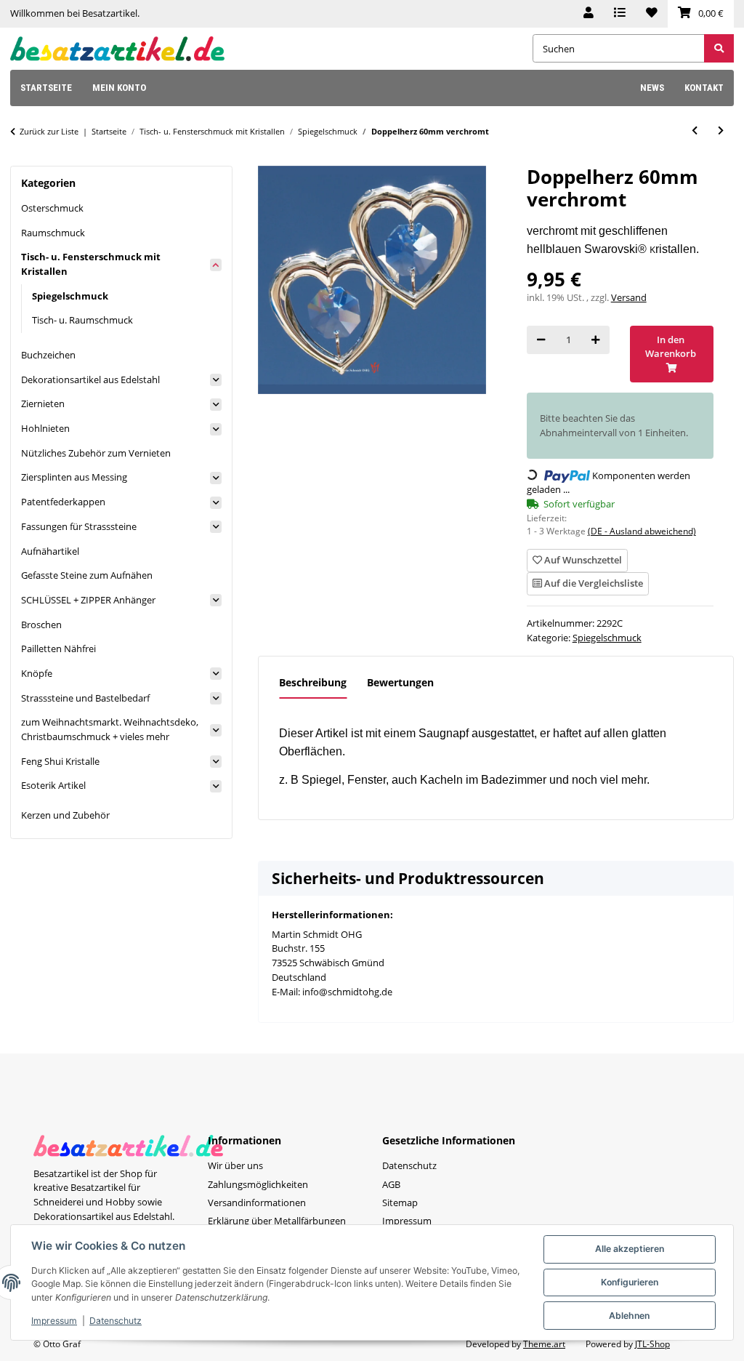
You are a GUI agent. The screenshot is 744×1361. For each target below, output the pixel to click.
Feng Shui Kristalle (60, 761)
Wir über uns (235, 1165)
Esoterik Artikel (53, 785)
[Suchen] (719, 48)
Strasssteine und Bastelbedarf (85, 697)
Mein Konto (119, 87)
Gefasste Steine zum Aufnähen (87, 575)
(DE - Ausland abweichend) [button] (642, 531)
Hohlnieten (45, 428)
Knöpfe (36, 673)
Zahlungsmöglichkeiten (258, 1184)
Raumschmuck (53, 232)
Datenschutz (115, 1320)
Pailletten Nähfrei (58, 648)
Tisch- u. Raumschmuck (82, 319)
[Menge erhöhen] (595, 340)
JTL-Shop (652, 1344)
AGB (391, 1184)
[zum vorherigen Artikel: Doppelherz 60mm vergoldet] (695, 130)
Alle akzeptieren (629, 1248)
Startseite (46, 87)
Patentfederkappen (63, 501)
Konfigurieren (629, 1282)
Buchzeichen (48, 354)
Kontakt (704, 87)
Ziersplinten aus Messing (74, 476)
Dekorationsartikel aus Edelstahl (90, 379)
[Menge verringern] (541, 340)
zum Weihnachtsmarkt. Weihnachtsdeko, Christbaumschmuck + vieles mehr (109, 729)
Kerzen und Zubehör (65, 815)
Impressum (54, 1320)
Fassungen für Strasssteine (79, 526)
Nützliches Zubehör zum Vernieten (96, 452)
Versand (629, 297)
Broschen (41, 624)
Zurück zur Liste (49, 131)
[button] (588, 14)
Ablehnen (629, 1315)
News (652, 87)
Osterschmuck (52, 207)
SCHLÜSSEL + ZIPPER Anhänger (88, 599)
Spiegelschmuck (607, 637)
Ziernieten (43, 403)
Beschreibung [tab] (313, 682)
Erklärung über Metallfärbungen (277, 1220)
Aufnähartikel (50, 551)
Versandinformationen (257, 1202)
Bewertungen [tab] (400, 682)
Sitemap (400, 1202)
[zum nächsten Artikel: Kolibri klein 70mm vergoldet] (721, 130)
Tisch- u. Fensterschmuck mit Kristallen (91, 264)
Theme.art (544, 1344)
